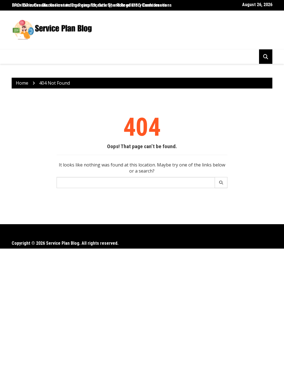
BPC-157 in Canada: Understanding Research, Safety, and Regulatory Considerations (92, 5)
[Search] (221, 182)
